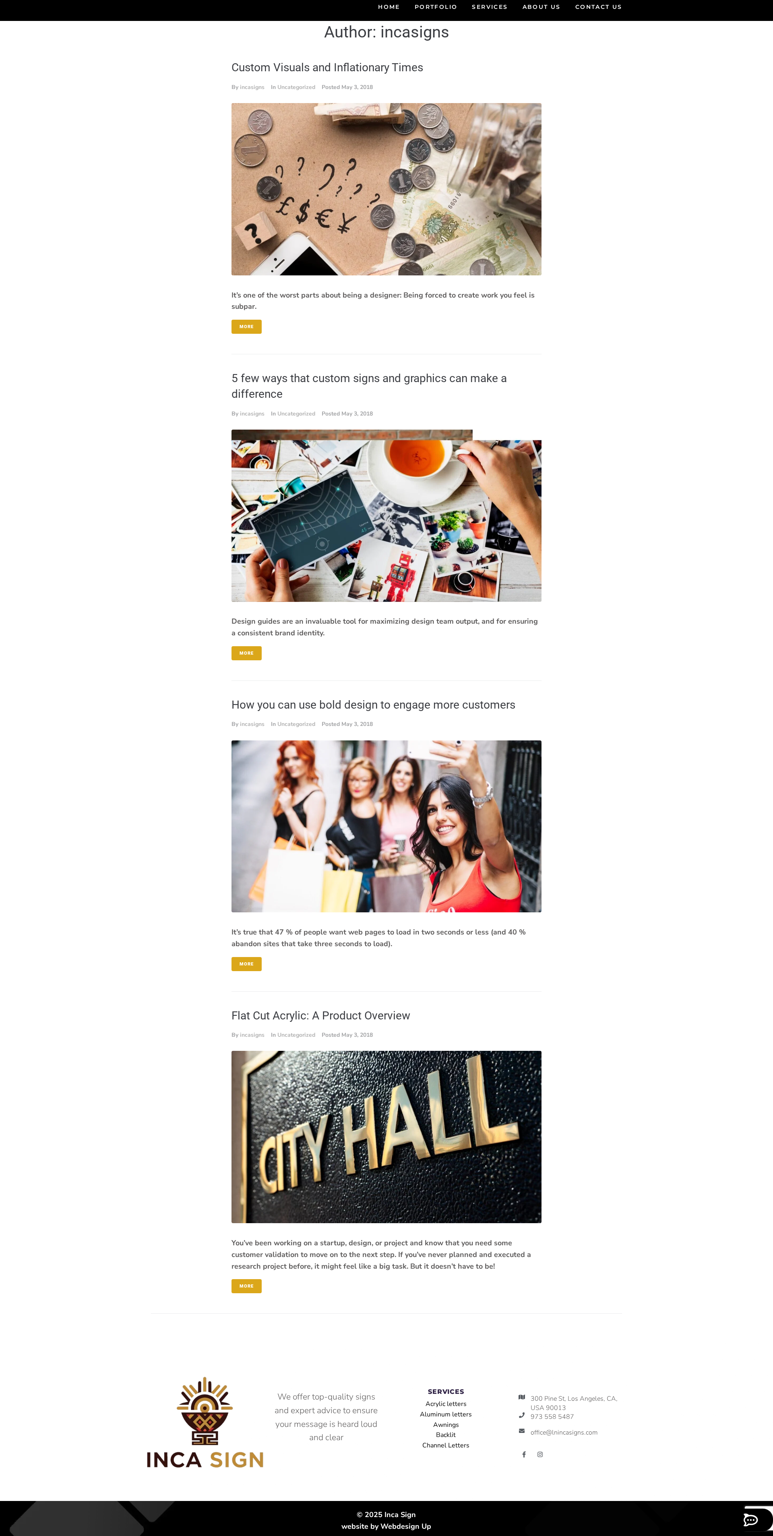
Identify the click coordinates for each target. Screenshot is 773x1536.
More (247, 326)
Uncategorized (296, 87)
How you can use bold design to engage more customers (373, 704)
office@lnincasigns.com (564, 1432)
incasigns (252, 87)
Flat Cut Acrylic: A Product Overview (320, 1015)
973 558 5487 (552, 1416)
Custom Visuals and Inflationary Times (327, 67)
